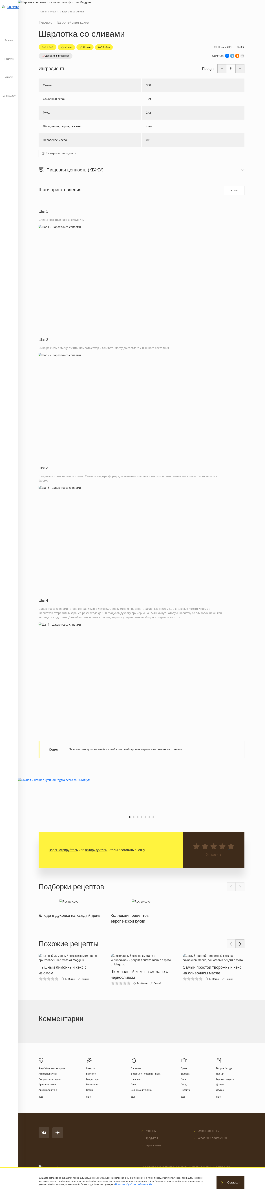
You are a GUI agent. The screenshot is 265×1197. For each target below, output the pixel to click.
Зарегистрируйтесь (63, 850)
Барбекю (91, 1073)
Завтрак (185, 1073)
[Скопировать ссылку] (242, 56)
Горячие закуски (225, 1079)
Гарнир (220, 1073)
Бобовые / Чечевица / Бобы (146, 1073)
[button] (130, 817)
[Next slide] (239, 886)
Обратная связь (208, 1130)
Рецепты (9, 40)
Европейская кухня (73, 22)
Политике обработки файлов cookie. (134, 1184)
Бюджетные (92, 1084)
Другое (220, 1090)
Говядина (136, 1079)
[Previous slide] (231, 886)
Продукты (9, 59)
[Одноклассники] (237, 56)
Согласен (233, 1182)
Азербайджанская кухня (52, 1068)
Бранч (184, 1068)
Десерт (220, 1084)
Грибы (134, 1084)
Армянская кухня (48, 1090)
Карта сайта (153, 1145)
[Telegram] (232, 56)
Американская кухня (50, 1079)
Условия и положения (212, 1138)
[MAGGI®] (9, 11)
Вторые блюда (224, 1068)
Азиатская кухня (48, 1073)
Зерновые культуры (141, 1090)
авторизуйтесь (96, 850)
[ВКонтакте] (227, 56)
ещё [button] (41, 1096)
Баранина (136, 1068)
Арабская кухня (47, 1084)
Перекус (45, 22)
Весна (89, 1090)
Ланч (183, 1079)
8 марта (90, 1068)
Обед (184, 1084)
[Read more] (69, 908)
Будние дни (92, 1079)
